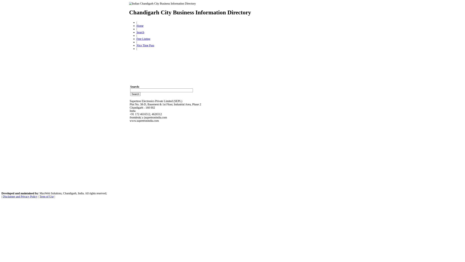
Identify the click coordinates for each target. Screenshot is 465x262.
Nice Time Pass (145, 45)
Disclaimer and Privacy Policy (20, 196)
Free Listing (143, 38)
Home (139, 25)
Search (140, 32)
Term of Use (46, 196)
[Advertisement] (293, 10)
